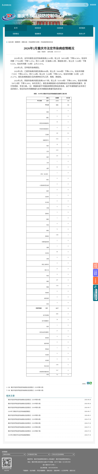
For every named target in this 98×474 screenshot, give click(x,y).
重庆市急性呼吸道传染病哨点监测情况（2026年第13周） (27, 390)
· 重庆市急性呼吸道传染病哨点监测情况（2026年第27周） (49, 431)
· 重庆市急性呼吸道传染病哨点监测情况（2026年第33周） (49, 403)
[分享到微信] (90, 384)
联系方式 (72, 470)
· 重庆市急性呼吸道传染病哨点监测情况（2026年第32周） (49, 407)
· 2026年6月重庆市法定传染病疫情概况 (49, 435)
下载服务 (25, 470)
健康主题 (24, 42)
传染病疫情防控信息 (47, 42)
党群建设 (16, 34)
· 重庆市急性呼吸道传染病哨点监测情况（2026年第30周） (49, 419)
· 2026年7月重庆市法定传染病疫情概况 (49, 411)
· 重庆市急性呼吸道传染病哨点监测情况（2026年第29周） (49, 423)
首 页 (16, 28)
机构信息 (38, 28)
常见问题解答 (41, 470)
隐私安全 (49, 470)
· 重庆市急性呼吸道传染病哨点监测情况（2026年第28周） (49, 427)
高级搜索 (93, 5)
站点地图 (32, 470)
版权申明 (57, 470)
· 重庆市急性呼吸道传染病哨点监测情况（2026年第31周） (49, 415)
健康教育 (38, 34)
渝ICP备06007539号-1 (49, 465)
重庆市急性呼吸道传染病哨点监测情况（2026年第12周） (27, 387)
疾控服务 (82, 28)
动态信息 (60, 28)
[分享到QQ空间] (88, 384)
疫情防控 (66, 8)
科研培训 (60, 34)
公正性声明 (64, 470)
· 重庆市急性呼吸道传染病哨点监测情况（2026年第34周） (49, 399)
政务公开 (82, 34)
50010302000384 (53, 467)
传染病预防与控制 (34, 42)
